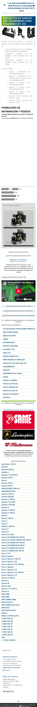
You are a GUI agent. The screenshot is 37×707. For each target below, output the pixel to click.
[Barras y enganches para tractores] (18, 306)
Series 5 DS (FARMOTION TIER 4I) (13, 543)
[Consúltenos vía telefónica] (18, 261)
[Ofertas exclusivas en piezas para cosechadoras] (18, 311)
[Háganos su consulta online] (18, 259)
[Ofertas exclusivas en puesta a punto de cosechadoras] (19, 315)
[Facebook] (6, 670)
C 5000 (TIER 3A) (7, 618)
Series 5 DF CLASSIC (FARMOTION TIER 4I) (16, 540)
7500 (3, 637)
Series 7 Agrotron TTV (9, 570)
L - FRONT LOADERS (8, 640)
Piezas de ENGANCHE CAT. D (14, 226)
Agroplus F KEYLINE (8, 505)
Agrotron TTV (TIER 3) (9, 589)
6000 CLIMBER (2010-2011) (10, 605)
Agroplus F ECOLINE (8, 502)
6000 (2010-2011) (7, 602)
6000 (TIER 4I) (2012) (8, 610)
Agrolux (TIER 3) (7, 486)
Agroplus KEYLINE (7, 497)
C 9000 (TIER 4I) (6, 629)
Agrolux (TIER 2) (7, 483)
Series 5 (4, 524)
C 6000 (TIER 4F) (7, 624)
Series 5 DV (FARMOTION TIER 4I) (13, 545)
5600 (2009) (5, 597)
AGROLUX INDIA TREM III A (10, 488)
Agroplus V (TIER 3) (8, 513)
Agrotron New (6, 586)
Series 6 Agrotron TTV (9, 562)
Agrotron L (5, 581)
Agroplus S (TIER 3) (8, 510)
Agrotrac (4, 516)
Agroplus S (5, 507)
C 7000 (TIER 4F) (7, 632)
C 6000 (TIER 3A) (7, 621)
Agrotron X (5, 591)
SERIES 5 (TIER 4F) (8, 526)
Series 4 (4, 521)
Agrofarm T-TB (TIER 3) (9, 475)
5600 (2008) (5, 594)
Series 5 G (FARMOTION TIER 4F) (12, 551)
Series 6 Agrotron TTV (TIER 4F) (12, 564)
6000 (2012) (5, 608)
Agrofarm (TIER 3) (7, 469)
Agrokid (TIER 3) (7, 478)
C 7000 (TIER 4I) (6, 627)
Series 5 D (5, 532)
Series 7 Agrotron (7, 567)
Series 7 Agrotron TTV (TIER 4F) (12, 572)
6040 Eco (4, 613)
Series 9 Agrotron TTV (9, 575)
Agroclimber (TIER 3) (8, 464)
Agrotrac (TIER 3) (7, 518)
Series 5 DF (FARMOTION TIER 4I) (12, 537)
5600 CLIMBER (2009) (8, 599)
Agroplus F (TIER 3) (8, 499)
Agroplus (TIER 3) (7, 494)
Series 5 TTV (5, 553)
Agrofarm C (5, 472)
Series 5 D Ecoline (7, 534)
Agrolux (4, 480)
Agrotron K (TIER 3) (8, 578)
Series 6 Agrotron (7, 556)
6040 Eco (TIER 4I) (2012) (10, 616)
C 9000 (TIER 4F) (7, 635)
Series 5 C (5, 529)
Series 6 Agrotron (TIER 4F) (10, 559)
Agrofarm (4, 467)
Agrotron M (5, 583)
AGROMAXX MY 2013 (8, 491)
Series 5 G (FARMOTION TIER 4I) (12, 548)
